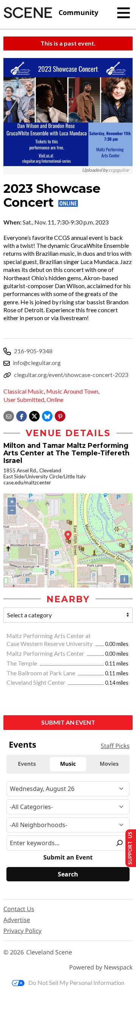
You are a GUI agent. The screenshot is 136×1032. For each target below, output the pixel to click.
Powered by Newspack (101, 967)
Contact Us (18, 909)
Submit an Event (68, 722)
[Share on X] (34, 415)
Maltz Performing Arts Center (45, 653)
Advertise (16, 920)
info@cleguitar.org (37, 362)
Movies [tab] (109, 764)
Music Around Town (72, 391)
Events (22, 744)
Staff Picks (115, 746)
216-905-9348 (33, 350)
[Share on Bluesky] (47, 415)
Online (54, 399)
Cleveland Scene (49, 952)
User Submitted (23, 399)
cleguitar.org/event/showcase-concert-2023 (71, 374)
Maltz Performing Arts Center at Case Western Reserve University (50, 639)
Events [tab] (27, 764)
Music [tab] (68, 764)
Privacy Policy (22, 931)
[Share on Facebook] (21, 415)
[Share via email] (8, 415)
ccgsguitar (118, 170)
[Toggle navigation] (123, 12)
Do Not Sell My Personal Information (76, 982)
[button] (60, 415)
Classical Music (23, 391)
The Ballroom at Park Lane (41, 672)
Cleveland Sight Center (36, 682)
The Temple (22, 663)
